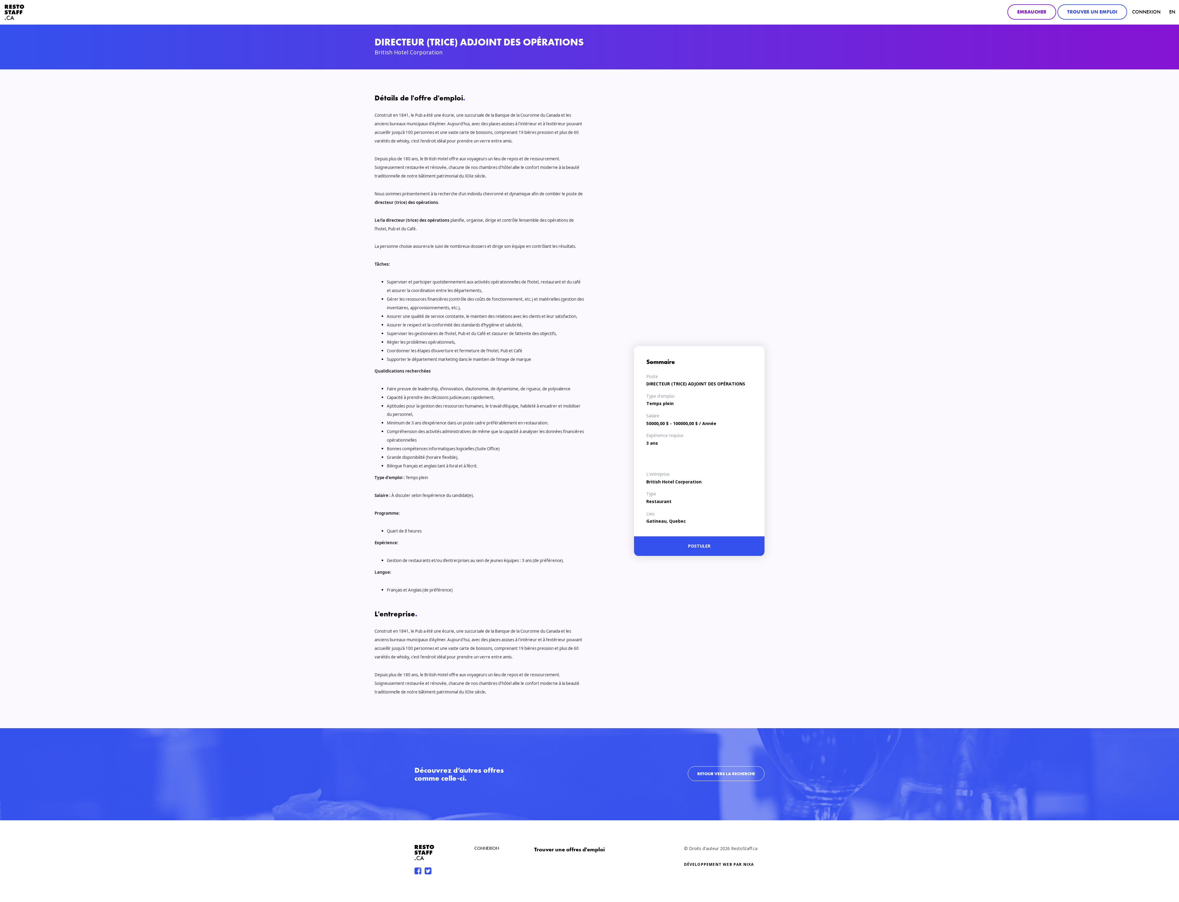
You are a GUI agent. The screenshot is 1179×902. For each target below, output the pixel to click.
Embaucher (1031, 12)
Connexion (1146, 12)
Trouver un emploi (1092, 12)
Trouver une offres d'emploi (569, 849)
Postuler (699, 546)
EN (1172, 12)
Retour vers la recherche (726, 773)
